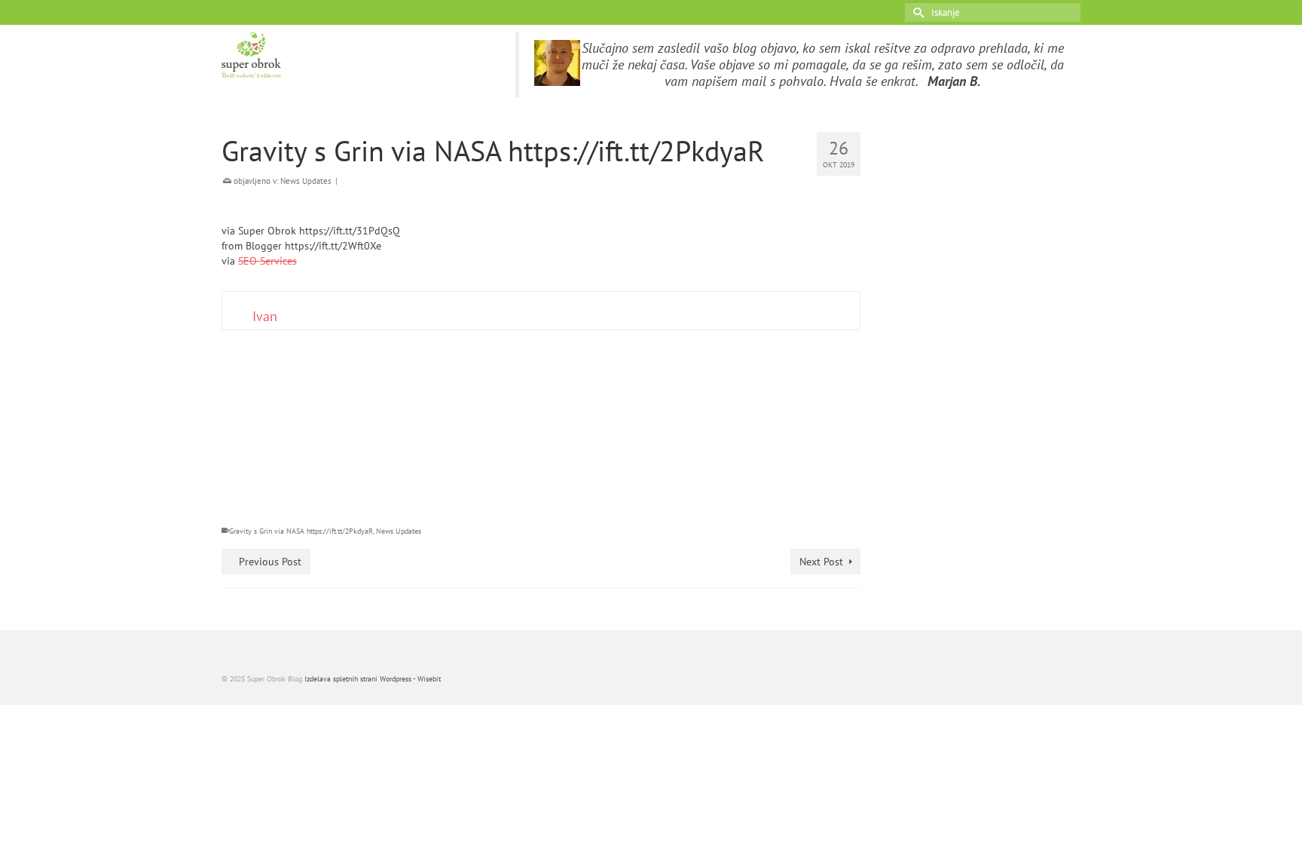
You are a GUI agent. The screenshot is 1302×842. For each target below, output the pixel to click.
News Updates (306, 181)
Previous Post (270, 561)
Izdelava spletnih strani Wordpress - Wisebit (372, 679)
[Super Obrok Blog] (357, 55)
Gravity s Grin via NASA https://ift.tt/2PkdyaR (301, 531)
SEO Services (267, 261)
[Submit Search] (916, 12)
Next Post (821, 561)
